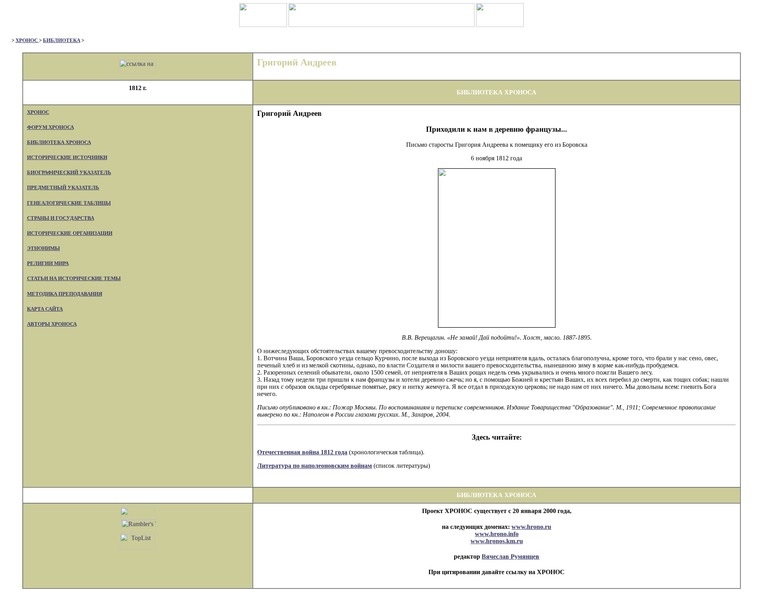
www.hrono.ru (531, 526)
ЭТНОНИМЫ (43, 248)
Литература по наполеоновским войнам (314, 465)
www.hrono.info (497, 533)
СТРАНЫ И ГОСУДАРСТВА (60, 218)
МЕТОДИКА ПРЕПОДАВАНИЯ (64, 294)
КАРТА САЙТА (45, 309)
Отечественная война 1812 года (302, 452)
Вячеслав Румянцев (510, 556)
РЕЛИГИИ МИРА (48, 263)
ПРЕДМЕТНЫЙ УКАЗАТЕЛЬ (63, 187)
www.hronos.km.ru (497, 541)
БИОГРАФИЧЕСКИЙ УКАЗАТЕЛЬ (69, 172)
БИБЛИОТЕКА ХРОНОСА (59, 142)
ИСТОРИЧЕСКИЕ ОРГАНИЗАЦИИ (69, 233)
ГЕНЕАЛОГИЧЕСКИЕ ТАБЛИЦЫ (69, 203)
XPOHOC (27, 40)
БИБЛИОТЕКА (61, 40)
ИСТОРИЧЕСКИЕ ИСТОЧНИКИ (67, 157)
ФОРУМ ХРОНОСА (50, 127)
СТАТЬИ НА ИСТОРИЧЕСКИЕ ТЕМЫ (74, 278)
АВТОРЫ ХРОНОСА (52, 324)
